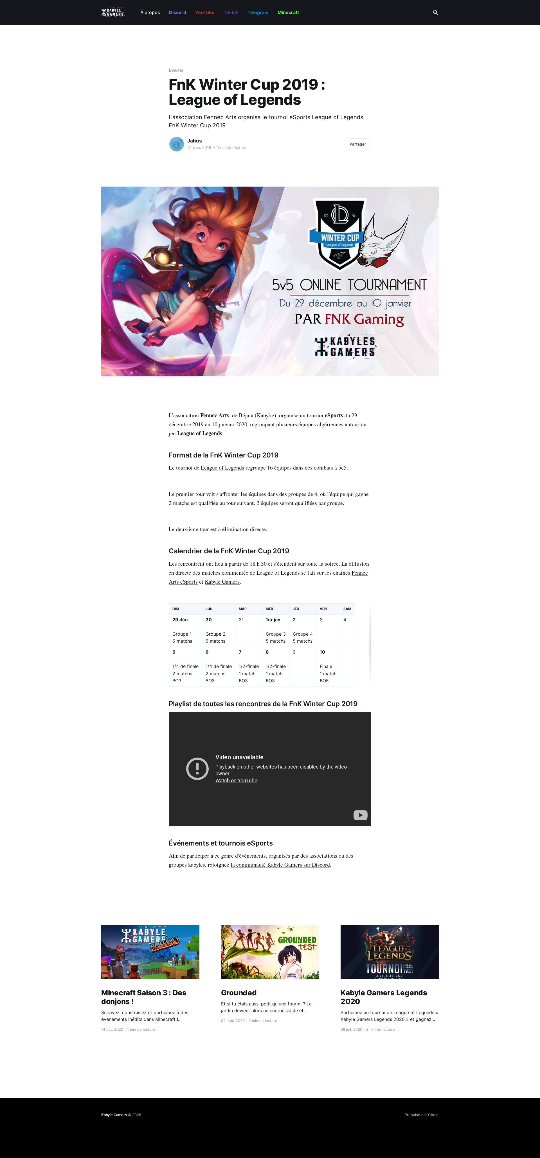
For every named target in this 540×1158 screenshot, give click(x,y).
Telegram (258, 12)
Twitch (231, 12)
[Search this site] (435, 12)
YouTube (205, 12)
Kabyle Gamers (222, 581)
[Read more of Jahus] (176, 144)
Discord (177, 12)
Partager (358, 144)
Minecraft (288, 12)
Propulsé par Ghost (422, 1114)
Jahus (194, 141)
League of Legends (222, 467)
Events (176, 70)
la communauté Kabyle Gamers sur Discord (280, 864)
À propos (150, 12)
